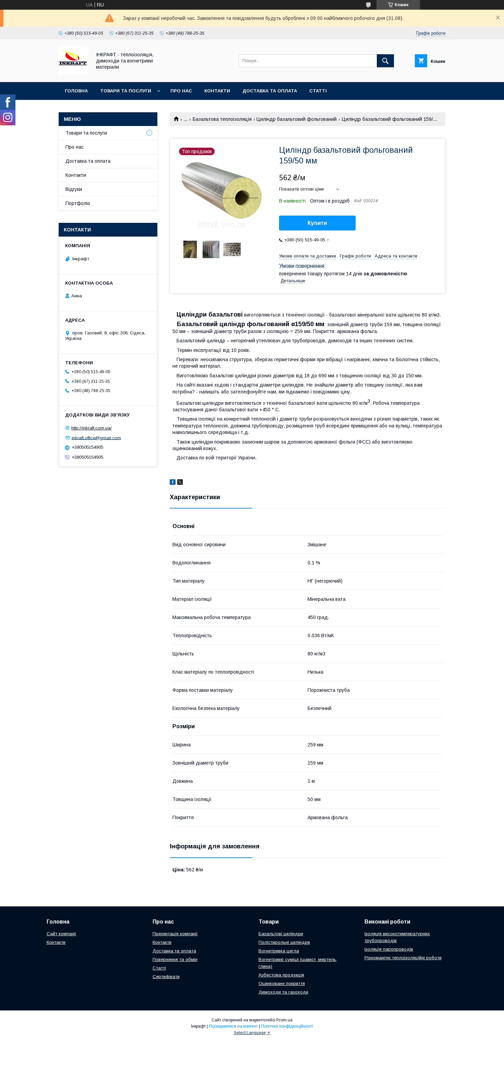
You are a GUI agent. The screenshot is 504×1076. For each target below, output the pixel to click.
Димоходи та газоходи (283, 992)
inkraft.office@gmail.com (96, 437)
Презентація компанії (175, 933)
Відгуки (73, 189)
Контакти (217, 90)
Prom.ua (284, 1020)
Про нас (181, 90)
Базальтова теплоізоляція (222, 119)
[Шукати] (385, 60)
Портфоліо (77, 203)
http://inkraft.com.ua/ (91, 428)
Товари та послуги (125, 90)
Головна (76, 90)
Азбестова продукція (281, 974)
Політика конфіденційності (287, 1026)
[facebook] (173, 483)
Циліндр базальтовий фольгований (296, 119)
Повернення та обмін (175, 959)
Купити (317, 223)
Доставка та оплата (269, 90)
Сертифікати (166, 976)
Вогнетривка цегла (279, 950)
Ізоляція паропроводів (388, 949)
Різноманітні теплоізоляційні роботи (403, 957)
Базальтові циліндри (281, 933)
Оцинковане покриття (282, 983)
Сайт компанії (61, 933)
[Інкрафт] (73, 73)
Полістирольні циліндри (284, 942)
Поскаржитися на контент (233, 1026)
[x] (180, 483)
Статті (318, 90)
